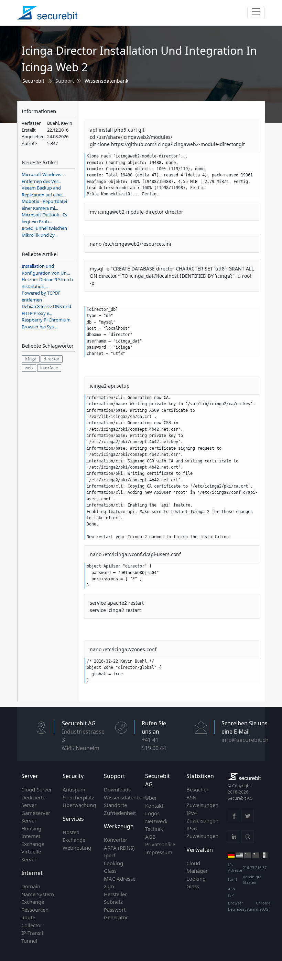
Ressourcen (34, 909)
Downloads (117, 789)
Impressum (158, 852)
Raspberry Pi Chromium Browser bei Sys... (46, 323)
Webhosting (77, 847)
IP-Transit (32, 932)
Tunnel (29, 940)
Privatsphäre (160, 844)
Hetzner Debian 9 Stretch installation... (47, 282)
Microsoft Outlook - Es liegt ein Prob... (44, 218)
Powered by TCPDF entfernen (41, 296)
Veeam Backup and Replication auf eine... (43, 191)
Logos (152, 813)
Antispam (74, 789)
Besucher (197, 789)
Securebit (33, 81)
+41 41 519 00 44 (154, 744)
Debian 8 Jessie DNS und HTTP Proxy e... (46, 309)
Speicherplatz (78, 797)
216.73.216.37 (255, 867)
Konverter (115, 839)
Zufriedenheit (120, 812)
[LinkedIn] (234, 836)
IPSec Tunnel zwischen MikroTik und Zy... (44, 231)
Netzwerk (156, 821)
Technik (154, 828)
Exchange (32, 901)
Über (151, 797)
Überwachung (79, 804)
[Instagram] (247, 836)
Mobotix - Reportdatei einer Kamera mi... (44, 204)
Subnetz (113, 901)
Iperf (109, 855)
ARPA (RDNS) (119, 847)
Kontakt (154, 805)
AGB (150, 836)
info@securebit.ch (245, 740)
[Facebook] (234, 816)
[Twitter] (247, 816)
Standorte (115, 804)
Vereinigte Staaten (252, 879)
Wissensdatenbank (106, 81)
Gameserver (35, 812)
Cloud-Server (36, 789)
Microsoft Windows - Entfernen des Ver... (43, 177)
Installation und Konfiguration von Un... (46, 269)
